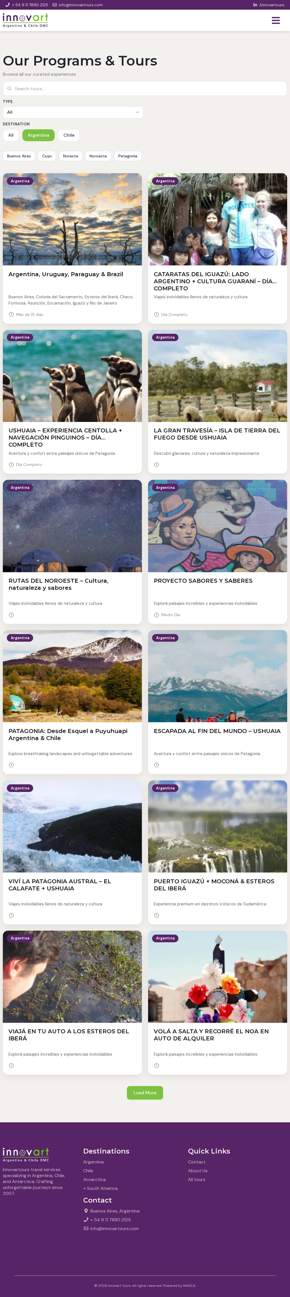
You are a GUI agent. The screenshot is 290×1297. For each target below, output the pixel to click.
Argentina (38, 135)
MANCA (189, 1285)
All (11, 135)
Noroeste (98, 156)
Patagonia (127, 156)
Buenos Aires (19, 156)
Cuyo (47, 156)
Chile (68, 135)
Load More (145, 1093)
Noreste (70, 156)
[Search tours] (145, 88)
